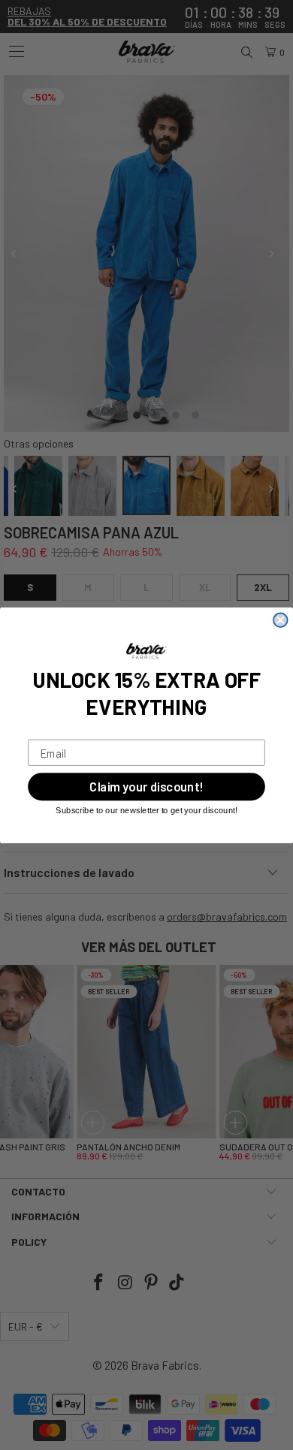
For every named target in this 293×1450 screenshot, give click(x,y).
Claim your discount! (146, 786)
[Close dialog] (280, 620)
